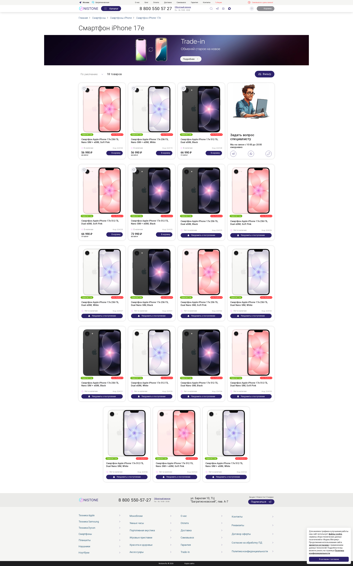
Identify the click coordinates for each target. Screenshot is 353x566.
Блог (146, 2)
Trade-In (185, 552)
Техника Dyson (87, 527)
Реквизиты (238, 525)
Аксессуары (137, 552)
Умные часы (137, 523)
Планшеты (85, 540)
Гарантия (194, 2)
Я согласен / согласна (329, 559)
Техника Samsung (89, 521)
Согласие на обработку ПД (247, 542)
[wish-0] (252, 8)
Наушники (84, 546)
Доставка (168, 2)
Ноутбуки (84, 552)
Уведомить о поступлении (203, 235)
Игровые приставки (141, 537)
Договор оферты (241, 534)
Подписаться (258, 501)
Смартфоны (85, 534)
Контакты (206, 2)
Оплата (156, 2)
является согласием (319, 545)
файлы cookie (335, 534)
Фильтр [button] (267, 74)
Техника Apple (87, 515)
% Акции (218, 2)
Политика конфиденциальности (250, 551)
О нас (137, 2)
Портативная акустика (142, 530)
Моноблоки (136, 515)
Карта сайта (189, 563)
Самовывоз (181, 2)
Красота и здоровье (141, 544)
